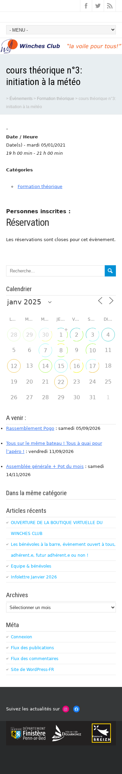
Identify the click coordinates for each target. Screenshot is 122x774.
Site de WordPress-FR (32, 669)
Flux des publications (32, 647)
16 (76, 366)
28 (14, 335)
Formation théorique (40, 186)
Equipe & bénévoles (31, 566)
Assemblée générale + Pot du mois (45, 466)
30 (45, 335)
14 (45, 366)
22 (61, 382)
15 (61, 366)
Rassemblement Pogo (30, 428)
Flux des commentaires (34, 658)
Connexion (21, 637)
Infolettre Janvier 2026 (34, 577)
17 (92, 366)
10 (92, 350)
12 (14, 366)
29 (29, 335)
